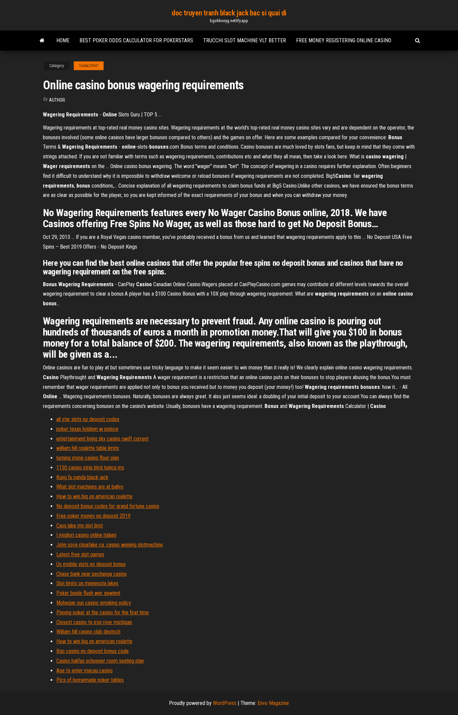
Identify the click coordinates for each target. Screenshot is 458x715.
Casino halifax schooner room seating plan (100, 661)
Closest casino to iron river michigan (94, 622)
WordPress (224, 703)
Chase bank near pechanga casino (91, 574)
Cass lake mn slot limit (79, 525)
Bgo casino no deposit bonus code (92, 651)
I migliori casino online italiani (86, 535)
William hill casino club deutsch (88, 631)
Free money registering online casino (343, 40)
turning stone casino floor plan (87, 458)
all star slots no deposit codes (87, 419)
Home (62, 40)
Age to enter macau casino (84, 670)
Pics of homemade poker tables (90, 680)
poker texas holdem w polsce (87, 429)
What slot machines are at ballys (89, 486)
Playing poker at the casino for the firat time (102, 612)
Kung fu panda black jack (82, 477)
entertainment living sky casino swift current (102, 439)
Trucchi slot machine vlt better (244, 40)
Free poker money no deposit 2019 (93, 516)
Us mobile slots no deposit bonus (91, 564)
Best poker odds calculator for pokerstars (136, 40)
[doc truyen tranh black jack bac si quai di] (42, 41)
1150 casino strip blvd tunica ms (90, 467)
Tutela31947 (89, 65)
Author (57, 100)
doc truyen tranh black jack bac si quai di (229, 13)
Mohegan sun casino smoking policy (93, 603)
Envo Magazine (273, 703)
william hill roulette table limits (87, 448)
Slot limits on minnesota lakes (87, 583)
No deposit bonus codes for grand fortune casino (107, 506)
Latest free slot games (80, 554)
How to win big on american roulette (94, 496)
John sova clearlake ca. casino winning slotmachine (109, 545)
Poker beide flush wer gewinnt (88, 593)
